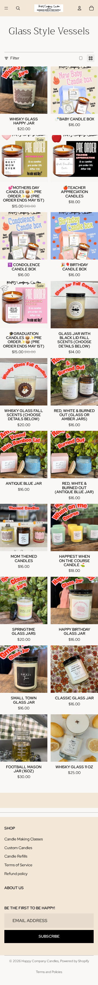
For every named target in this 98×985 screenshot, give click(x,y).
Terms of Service (18, 864)
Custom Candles (18, 847)
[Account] (79, 8)
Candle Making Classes (23, 839)
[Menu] (6, 8)
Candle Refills (15, 856)
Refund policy (15, 873)
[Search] (18, 8)
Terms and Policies (49, 972)
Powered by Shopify (74, 961)
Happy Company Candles (40, 961)
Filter (14, 58)
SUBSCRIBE (49, 936)
